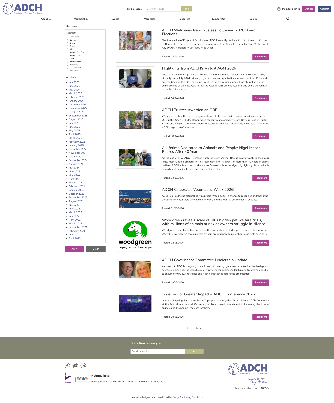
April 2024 (74, 179)
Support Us (218, 19)
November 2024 (78, 153)
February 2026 (77, 97)
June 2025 (74, 127)
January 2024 (76, 190)
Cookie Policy (116, 381)
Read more (261, 56)
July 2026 (74, 82)
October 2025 (76, 112)
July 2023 (74, 205)
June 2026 (74, 86)
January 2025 (76, 145)
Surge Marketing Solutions (188, 397)
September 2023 (78, 197)
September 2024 (78, 160)
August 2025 (76, 119)
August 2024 (76, 164)
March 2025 (75, 138)
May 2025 (74, 130)
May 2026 (74, 89)
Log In (253, 19)
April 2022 (74, 219)
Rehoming (74, 64)
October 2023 (76, 194)
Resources (184, 19)
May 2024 (74, 175)
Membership (81, 19)
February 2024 (77, 186)
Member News (76, 55)
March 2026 (75, 93)
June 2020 (74, 234)
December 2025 (77, 104)
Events (115, 19)
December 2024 (77, 149)
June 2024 (74, 171)
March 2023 (75, 212)
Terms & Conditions (138, 381)
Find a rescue (134, 9)
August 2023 (76, 201)
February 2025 (77, 141)
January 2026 (76, 101)
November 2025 (78, 108)
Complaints (157, 381)
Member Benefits (77, 52)
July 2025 (74, 123)
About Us (46, 19)
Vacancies (149, 19)
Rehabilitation (75, 61)
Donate (309, 8)
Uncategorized (75, 67)
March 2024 (75, 182)
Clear (96, 249)
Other (72, 58)
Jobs (71, 49)
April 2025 (74, 134)
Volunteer (74, 71)
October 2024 (76, 156)
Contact (324, 8)
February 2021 (77, 231)
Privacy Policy (99, 381)
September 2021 (78, 227)
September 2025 (78, 115)
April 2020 (74, 238)
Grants (72, 46)
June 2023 (74, 208)
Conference (74, 37)
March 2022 (75, 223)
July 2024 (74, 167)
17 (197, 328)
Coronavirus (74, 40)
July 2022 (74, 216)
